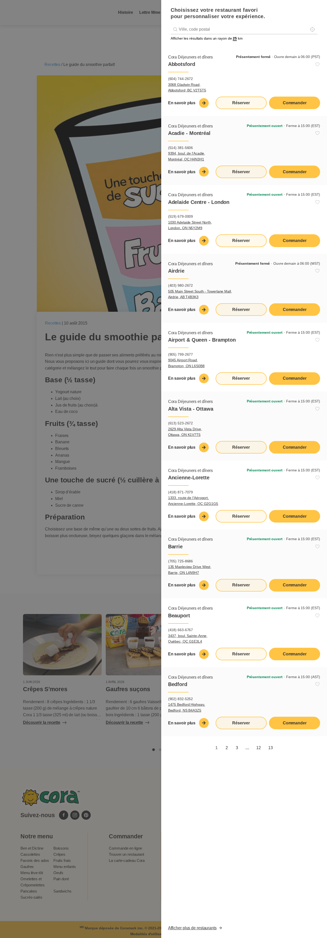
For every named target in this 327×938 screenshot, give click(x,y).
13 (270, 748)
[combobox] (244, 29)
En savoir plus (182, 103)
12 (258, 748)
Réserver (241, 103)
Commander (295, 103)
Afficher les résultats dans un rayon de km (207, 38)
